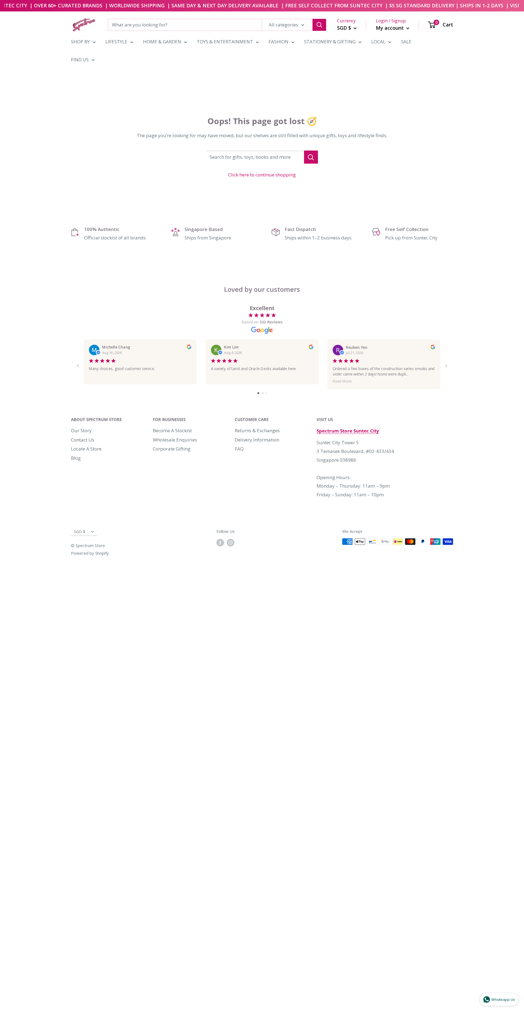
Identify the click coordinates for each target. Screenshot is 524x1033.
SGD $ (79, 531)
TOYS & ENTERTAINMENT (225, 41)
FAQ (239, 449)
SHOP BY (80, 41)
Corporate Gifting (171, 449)
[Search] (319, 25)
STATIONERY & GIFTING (330, 41)
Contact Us (82, 440)
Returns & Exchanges (257, 430)
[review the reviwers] (189, 347)
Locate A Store (86, 449)
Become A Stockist (172, 430)
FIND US (80, 59)
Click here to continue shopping (262, 175)
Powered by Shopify (90, 553)
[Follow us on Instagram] (230, 542)
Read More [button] (342, 381)
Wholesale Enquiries (175, 440)
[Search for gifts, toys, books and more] (311, 157)
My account (390, 28)
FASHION (278, 41)
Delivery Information (257, 440)
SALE (406, 41)
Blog (76, 458)
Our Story (81, 430)
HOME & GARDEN (162, 41)
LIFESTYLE (116, 41)
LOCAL (378, 41)
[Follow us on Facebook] (220, 542)
